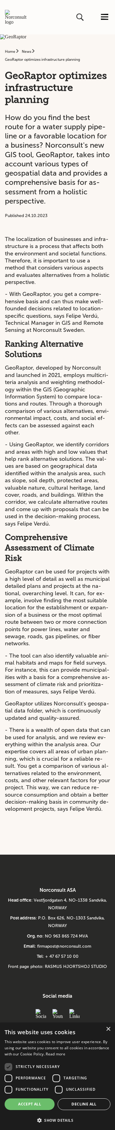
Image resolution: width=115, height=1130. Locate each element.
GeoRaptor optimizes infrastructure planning (42, 59)
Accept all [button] (29, 1104)
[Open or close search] (81, 17)
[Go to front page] (18, 17)
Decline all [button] (83, 1104)
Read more (55, 1054)
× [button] (108, 1029)
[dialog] (57, 1076)
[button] (57, 1119)
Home (10, 51)
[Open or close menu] (104, 17)
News (27, 51)
